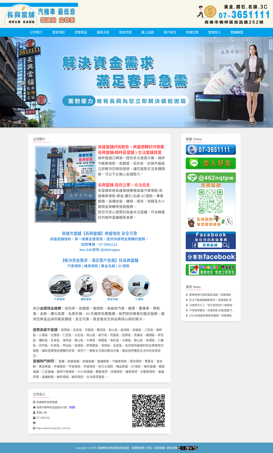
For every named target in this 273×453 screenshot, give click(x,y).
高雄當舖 (159, 447)
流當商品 (80, 32)
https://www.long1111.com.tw (53, 428)
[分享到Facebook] (211, 257)
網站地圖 (172, 447)
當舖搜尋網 (137, 447)
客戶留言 (170, 32)
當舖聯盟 (236, 32)
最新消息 (103, 32)
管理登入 (214, 32)
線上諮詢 (147, 32)
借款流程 (125, 32)
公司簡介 (36, 32)
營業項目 (58, 32)
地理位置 (192, 32)
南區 (149, 447)
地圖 (72, 407)
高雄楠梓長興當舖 (46, 402)
